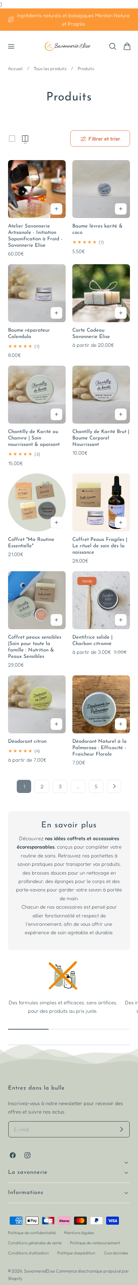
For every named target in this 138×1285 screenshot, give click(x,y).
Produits (86, 68)
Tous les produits (50, 68)
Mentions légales (79, 1232)
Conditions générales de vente (35, 1242)
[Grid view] (12, 138)
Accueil (15, 68)
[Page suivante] (114, 786)
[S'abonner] (121, 1129)
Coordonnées (116, 1252)
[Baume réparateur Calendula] (37, 293)
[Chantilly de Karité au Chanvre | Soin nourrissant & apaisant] (37, 395)
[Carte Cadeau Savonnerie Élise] (101, 293)
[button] (11, 46)
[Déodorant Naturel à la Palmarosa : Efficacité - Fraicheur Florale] (101, 704)
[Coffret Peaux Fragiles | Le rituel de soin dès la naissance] (101, 502)
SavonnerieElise (39, 1271)
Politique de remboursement (95, 1242)
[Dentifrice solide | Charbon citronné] (101, 600)
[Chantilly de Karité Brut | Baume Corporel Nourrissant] (101, 395)
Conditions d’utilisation (28, 1252)
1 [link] (24, 786)
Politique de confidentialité (32, 1232)
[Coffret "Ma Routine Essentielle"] (37, 502)
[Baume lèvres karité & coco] (101, 189)
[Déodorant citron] (37, 704)
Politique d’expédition (76, 1252)
